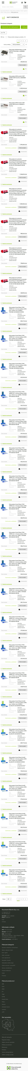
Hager (3, 994)
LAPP (3, 1012)
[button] (6, 72)
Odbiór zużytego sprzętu (8, 1054)
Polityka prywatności (7, 1044)
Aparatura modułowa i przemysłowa (10, 947)
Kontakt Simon (5, 999)
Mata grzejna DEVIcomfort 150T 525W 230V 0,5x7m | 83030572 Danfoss (17, 104)
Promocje (4, 975)
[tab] (4, 32)
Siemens (4, 1004)
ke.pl (3, 919)
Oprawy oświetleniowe (7, 968)
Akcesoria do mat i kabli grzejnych (10, 27)
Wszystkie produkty (15, 10)
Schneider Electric (6, 1007)
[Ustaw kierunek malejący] (26, 44)
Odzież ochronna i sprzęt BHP (8, 965)
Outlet (3, 973)
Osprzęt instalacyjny (6, 970)
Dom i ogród (24, 10)
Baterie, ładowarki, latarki (7, 950)
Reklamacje (4, 1047)
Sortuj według (7, 44)
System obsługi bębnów (7, 1052)
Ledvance (4, 1009)
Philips (3, 1001)
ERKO (3, 989)
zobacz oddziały (10, 915)
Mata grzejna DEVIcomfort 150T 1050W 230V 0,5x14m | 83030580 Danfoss (17, 78)
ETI (2, 991)
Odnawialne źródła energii (7, 962)
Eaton (3, 986)
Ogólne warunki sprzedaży (8, 1042)
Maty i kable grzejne (5, 12)
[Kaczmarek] (14, 2)
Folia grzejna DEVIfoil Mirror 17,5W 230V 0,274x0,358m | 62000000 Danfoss (17, 51)
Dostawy (4, 1049)
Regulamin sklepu (6, 1039)
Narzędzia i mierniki (6, 960)
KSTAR (3, 996)
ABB (3, 984)
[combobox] (14, 7)
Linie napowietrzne (6, 957)
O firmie (4, 921)
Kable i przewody (5, 955)
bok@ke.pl (7, 917)
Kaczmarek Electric (5, 10)
